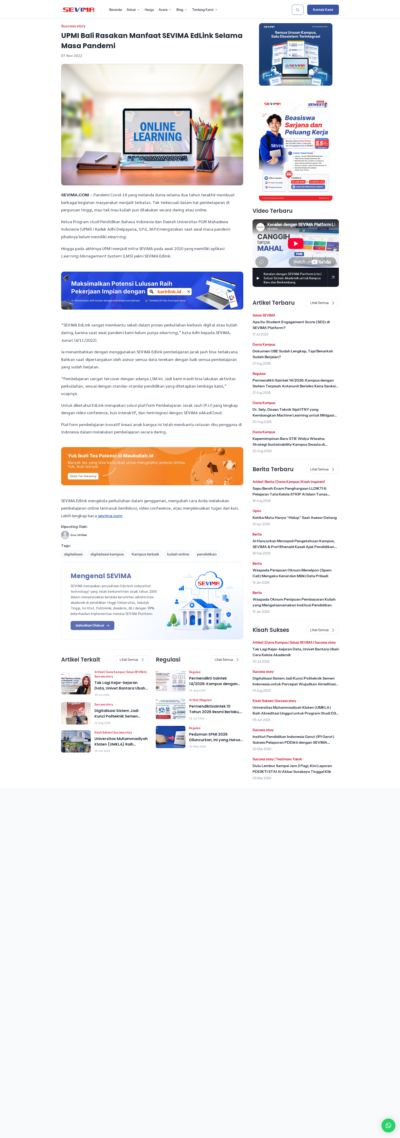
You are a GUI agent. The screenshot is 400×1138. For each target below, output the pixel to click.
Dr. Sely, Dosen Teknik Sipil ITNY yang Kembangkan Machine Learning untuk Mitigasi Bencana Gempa (293, 415)
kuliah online (178, 554)
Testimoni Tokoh (289, 759)
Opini (257, 511)
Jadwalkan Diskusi (89, 625)
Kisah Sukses (103, 732)
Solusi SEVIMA (136, 672)
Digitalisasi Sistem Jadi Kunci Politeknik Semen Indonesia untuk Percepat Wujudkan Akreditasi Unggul (294, 684)
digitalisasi (73, 554)
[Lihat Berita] (76, 683)
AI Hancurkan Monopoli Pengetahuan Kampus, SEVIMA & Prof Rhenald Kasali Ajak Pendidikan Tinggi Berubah (294, 547)
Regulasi (194, 672)
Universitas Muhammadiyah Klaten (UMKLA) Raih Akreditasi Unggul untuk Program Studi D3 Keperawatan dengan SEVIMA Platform (294, 713)
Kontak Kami (323, 10)
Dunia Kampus (115, 672)
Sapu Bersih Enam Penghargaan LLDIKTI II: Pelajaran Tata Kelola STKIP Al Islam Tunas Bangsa (290, 494)
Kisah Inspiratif (313, 482)
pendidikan (207, 554)
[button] (388, 1125)
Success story (73, 26)
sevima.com (110, 515)
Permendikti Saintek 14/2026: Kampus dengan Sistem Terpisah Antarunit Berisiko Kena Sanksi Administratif (294, 386)
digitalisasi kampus (107, 554)
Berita (269, 482)
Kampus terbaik (145, 554)
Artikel (99, 672)
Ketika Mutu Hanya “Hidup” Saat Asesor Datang (295, 517)
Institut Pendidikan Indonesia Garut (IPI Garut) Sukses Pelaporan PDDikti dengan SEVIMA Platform (293, 742)
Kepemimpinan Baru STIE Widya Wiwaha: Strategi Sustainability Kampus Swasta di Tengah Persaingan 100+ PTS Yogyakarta (289, 444)
